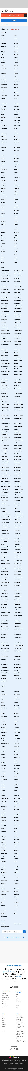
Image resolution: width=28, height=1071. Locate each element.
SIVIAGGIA (24, 1060)
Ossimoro (4, 993)
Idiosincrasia (5, 997)
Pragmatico (18, 998)
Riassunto (18, 1003)
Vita (3, 1016)
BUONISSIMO (14, 1061)
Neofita (4, 1004)
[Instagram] (10, 1049)
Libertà (17, 994)
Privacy (16, 1063)
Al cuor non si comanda (19, 1037)
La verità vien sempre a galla (19, 1016)
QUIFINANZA (8, 1061)
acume (20, 976)
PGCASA (4, 1060)
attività (22, 969)
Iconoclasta (5, 1006)
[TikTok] (14, 1049)
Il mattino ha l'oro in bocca (20, 1027)
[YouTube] (17, 1049)
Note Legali (11, 1063)
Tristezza (18, 1009)
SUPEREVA (19, 1061)
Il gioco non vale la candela (20, 1034)
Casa (3, 1020)
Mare (3, 1022)
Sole (3, 1018)
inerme (3, 979)
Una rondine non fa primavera (20, 1023)
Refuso (4, 1001)
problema (8, 971)
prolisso (21, 971)
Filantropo (5, 995)
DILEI (20, 1060)
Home (2, 24)
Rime (7, 24)
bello (17, 979)
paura (14, 981)
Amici (3, 1029)
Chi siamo (5, 1063)
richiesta (17, 969)
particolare (9, 979)
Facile (17, 996)
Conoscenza (19, 1001)
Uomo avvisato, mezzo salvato (19, 1020)
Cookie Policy (21, 1063)
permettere (12, 976)
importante (11, 969)
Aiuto (19, 1064)
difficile (6, 976)
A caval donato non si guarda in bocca (21, 1040)
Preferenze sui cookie (12, 1064)
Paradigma (18, 1005)
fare (14, 978)
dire (5, 969)
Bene (3, 1031)
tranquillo (21, 974)
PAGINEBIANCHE (9, 1060)
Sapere (9, 10)
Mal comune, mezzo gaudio (19, 1030)
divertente (9, 974)
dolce (16, 972)
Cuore (3, 1026)
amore (22, 978)
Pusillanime (5, 999)
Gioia (17, 1007)
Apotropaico (5, 1008)
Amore (4, 1024)
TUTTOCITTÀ (15, 1060)
